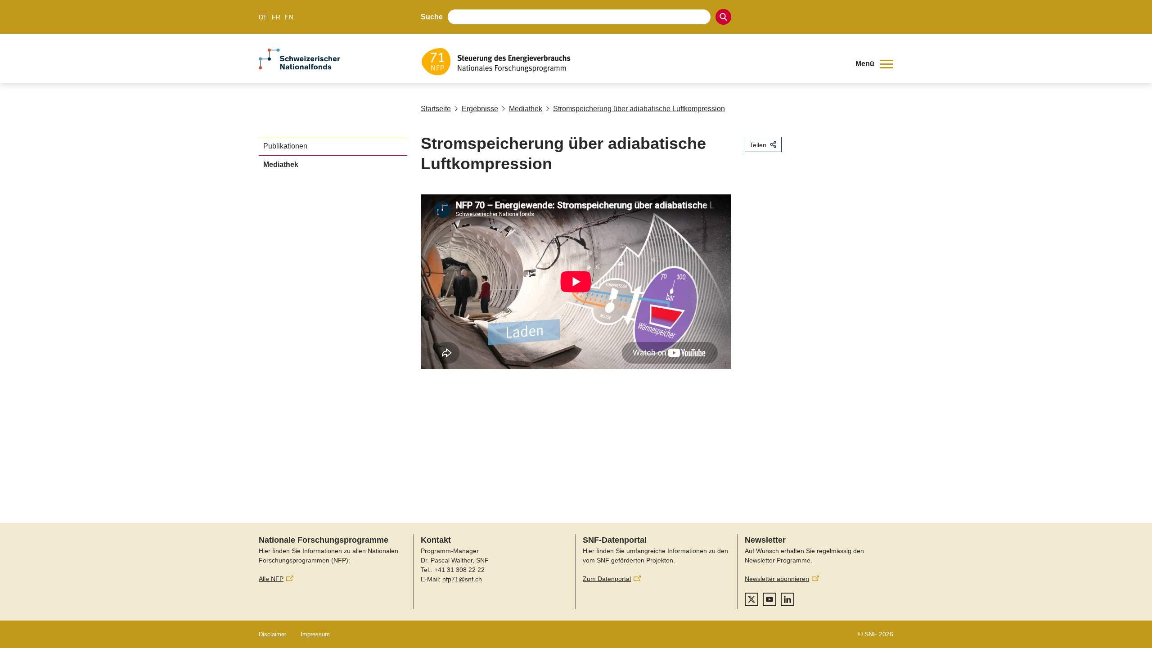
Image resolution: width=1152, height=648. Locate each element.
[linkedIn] (787, 599)
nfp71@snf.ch (462, 579)
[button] (874, 64)
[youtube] (769, 599)
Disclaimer (272, 634)
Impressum (315, 634)
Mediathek (525, 108)
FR (276, 17)
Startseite (436, 108)
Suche (432, 17)
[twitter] (751, 599)
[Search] (723, 17)
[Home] (632, 61)
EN (289, 17)
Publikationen (285, 146)
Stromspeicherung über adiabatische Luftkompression (639, 108)
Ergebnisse (480, 108)
